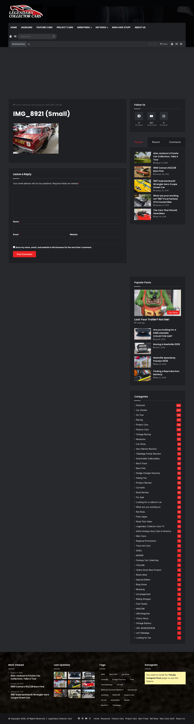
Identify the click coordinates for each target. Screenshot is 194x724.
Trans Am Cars (143, 546)
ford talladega (107, 684)
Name (16, 221)
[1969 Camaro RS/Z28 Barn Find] (142, 171)
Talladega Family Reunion (148, 454)
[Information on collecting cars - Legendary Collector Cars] (25, 11)
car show (125, 674)
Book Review (142, 492)
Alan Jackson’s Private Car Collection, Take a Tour (165, 156)
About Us (140, 27)
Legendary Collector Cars (60, 718)
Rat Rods (101, 27)
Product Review (144, 483)
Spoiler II (104, 705)
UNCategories (143, 613)
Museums (26, 27)
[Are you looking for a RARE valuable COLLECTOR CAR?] (142, 334)
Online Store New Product (148, 570)
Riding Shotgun (143, 599)
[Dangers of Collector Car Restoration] (74, 693)
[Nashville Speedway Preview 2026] (142, 362)
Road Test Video (144, 521)
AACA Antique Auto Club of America (153, 531)
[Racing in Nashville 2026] (142, 348)
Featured (140, 405)
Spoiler (127, 700)
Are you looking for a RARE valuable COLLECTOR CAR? (164, 333)
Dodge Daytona (119, 679)
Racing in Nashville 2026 (166, 344)
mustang (104, 695)
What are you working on (148, 507)
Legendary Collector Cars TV (150, 526)
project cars (129, 695)
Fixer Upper (141, 516)
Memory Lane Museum (33, 105)
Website (74, 234)
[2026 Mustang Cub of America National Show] (60, 693)
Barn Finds (83, 27)
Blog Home (141, 584)
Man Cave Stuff (121, 27)
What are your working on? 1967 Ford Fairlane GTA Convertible (165, 199)
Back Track (141, 463)
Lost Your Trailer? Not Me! (151, 319)
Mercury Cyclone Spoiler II (112, 690)
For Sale (140, 497)
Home (13, 27)
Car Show (141, 444)
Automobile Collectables (148, 458)
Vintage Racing (143, 434)
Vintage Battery (143, 623)
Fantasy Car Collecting (147, 560)
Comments (175, 142)
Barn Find (140, 468)
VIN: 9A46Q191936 (145, 628)
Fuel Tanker (141, 604)
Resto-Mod (141, 575)
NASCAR (140, 608)
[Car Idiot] (88, 684)
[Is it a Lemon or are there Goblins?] (88, 693)
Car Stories (141, 410)
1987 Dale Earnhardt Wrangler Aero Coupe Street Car (165, 184)
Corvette (140, 487)
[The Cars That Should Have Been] (142, 214)
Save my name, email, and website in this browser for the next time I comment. (54, 247)
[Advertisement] (97, 73)
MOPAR (139, 555)
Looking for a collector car (149, 502)
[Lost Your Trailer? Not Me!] (60, 675)
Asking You (141, 478)
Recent (156, 142)
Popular (138, 142)
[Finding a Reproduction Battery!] (142, 375)
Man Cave (141, 536)
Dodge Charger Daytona (148, 473)
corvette (104, 679)
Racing (139, 420)
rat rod (103, 700)
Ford (132, 679)
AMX (103, 674)
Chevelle (140, 565)
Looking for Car (143, 638)
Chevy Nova (142, 618)
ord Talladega (142, 633)
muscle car (132, 690)
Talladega (116, 705)
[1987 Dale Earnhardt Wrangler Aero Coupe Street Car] (142, 185)
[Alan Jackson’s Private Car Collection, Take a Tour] (142, 157)
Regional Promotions (146, 541)
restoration (115, 700)
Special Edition (143, 579)
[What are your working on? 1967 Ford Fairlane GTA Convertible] (142, 200)
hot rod (120, 684)
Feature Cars (44, 27)
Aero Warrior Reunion (146, 449)
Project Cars (65, 27)
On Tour (140, 415)
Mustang (140, 589)
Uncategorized (143, 594)
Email (16, 234)
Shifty (139, 550)
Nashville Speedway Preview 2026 (44, 44)
